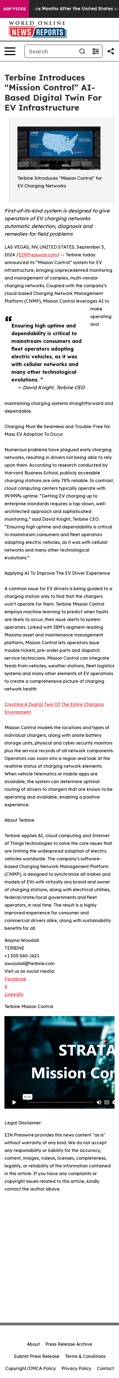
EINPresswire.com (38, 254)
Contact (105, 1368)
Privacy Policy (76, 1368)
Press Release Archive (68, 1344)
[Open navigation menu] (9, 51)
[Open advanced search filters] (95, 51)
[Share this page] (111, 51)
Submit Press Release (37, 1356)
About (33, 1344)
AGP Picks (14, 8)
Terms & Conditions (85, 1356)
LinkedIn (14, 994)
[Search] (82, 51)
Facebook (15, 979)
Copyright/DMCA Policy (30, 1368)
